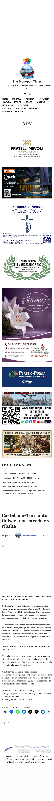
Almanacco (32, 784)
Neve (16, 798)
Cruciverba (7, 784)
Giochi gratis (44, 781)
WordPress (35, 798)
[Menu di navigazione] (25, 94)
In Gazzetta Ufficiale (20, 775)
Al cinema (31, 781)
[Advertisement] (27, 28)
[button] (21, 98)
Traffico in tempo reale (12, 778)
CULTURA (6, 102)
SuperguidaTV (42, 778)
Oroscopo (19, 784)
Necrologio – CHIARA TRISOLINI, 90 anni (19, 482)
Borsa (5, 775)
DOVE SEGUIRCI (25, 787)
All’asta (36, 775)
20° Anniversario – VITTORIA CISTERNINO (20, 474)
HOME (5, 99)
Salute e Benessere (37, 772)
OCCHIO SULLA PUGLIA (12, 111)
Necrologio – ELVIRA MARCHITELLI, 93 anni (20, 478)
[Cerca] (30, 94)
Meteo (29, 778)
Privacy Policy (8, 787)
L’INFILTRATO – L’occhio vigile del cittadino (21, 108)
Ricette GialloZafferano (12, 781)
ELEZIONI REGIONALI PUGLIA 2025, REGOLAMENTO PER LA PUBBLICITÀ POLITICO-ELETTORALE (25, 792)
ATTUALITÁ (44, 99)
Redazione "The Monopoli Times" (34, 536)
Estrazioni (45, 784)
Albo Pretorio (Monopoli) (13, 772)
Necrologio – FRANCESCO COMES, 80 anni (19, 486)
